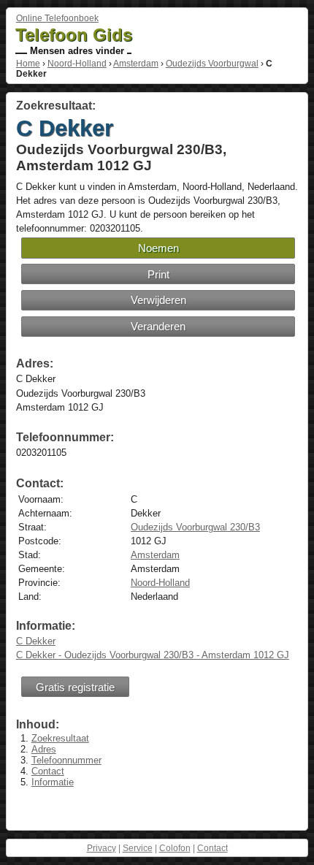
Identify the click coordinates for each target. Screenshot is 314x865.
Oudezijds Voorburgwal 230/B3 (195, 527)
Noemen (158, 248)
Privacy (101, 848)
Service (138, 848)
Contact (47, 771)
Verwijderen (158, 300)
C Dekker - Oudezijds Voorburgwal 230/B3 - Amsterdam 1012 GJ (152, 654)
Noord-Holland (77, 63)
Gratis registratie (75, 687)
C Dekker (35, 641)
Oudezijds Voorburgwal (212, 63)
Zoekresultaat (60, 738)
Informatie (52, 782)
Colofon (175, 848)
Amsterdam (135, 63)
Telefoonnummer (66, 760)
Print (158, 274)
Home (28, 63)
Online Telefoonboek (57, 18)
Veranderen (158, 326)
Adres (43, 749)
